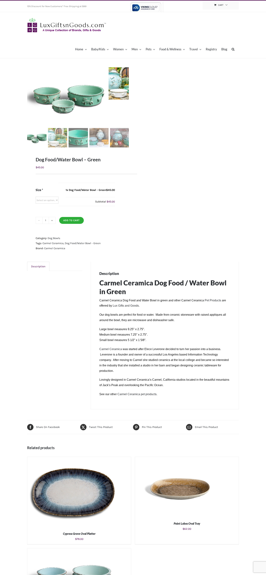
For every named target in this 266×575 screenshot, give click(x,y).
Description (38, 266)
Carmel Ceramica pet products (137, 394)
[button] (233, 49)
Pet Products (213, 300)
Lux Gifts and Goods (126, 305)
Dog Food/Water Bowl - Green (83, 243)
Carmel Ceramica (53, 243)
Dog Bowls (54, 238)
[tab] (38, 266)
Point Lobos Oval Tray (187, 523)
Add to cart (71, 220)
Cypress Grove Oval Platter (79, 533)
